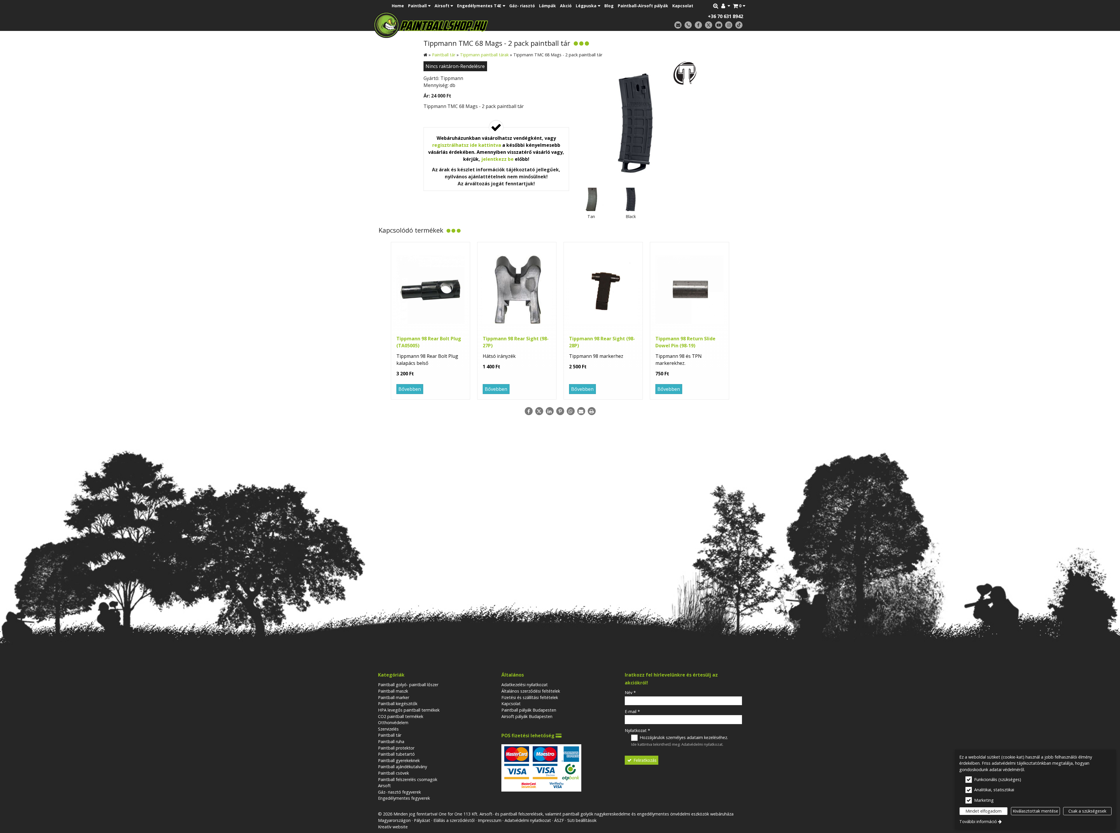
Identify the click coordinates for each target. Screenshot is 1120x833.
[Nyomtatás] (591, 411)
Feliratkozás (644, 760)
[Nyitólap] (471, 25)
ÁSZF (559, 820)
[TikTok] (739, 25)
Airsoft (384, 785)
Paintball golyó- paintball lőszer (408, 684)
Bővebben (409, 389)
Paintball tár (389, 735)
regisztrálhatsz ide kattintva (466, 145)
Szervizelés (388, 729)
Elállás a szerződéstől (454, 820)
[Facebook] (698, 25)
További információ (978, 821)
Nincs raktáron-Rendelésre (455, 66)
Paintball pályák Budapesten (528, 710)
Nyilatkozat (637, 730)
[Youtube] (719, 25)
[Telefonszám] (688, 25)
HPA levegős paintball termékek (409, 710)
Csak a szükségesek (1087, 811)
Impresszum (489, 820)
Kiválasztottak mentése (1035, 811)
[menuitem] (739, 6)
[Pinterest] (560, 411)
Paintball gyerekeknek (399, 760)
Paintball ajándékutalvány (402, 766)
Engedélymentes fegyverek (404, 798)
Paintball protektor (396, 748)
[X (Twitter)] (708, 25)
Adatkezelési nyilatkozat (524, 684)
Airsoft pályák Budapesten (526, 716)
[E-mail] (678, 25)
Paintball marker (393, 697)
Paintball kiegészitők (397, 703)
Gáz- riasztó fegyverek (399, 792)
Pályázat (422, 820)
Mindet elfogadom (983, 811)
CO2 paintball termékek (400, 716)
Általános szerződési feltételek (530, 691)
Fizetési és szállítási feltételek (529, 697)
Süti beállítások (581, 820)
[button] (739, 6)
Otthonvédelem (393, 722)
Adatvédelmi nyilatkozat (701, 744)
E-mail (632, 711)
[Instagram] (728, 25)
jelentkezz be (497, 159)
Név (630, 692)
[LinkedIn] (549, 411)
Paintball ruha (391, 741)
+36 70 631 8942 (725, 16)
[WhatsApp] (570, 411)
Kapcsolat (511, 703)
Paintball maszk (393, 691)
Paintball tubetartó (396, 754)
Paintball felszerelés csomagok (407, 779)
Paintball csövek (393, 773)
